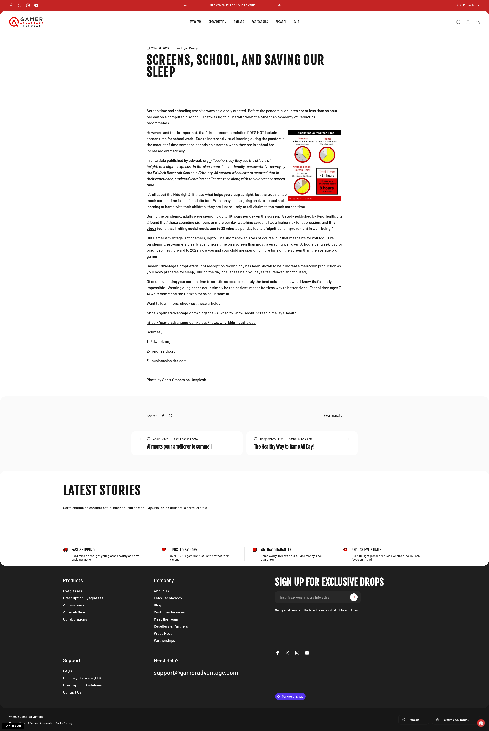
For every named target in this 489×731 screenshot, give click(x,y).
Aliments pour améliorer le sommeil (179, 447)
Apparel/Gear (74, 612)
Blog (157, 605)
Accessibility (47, 723)
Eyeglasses (72, 590)
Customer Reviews (169, 612)
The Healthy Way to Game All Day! (284, 447)
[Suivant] (279, 5)
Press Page (163, 633)
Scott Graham (173, 379)
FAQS (67, 671)
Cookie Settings (64, 723)
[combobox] (468, 5)
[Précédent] (185, 5)
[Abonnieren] (354, 597)
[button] (481, 723)
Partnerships (164, 640)
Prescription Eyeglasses (83, 598)
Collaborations (75, 619)
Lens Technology (168, 598)
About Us (161, 590)
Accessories (73, 605)
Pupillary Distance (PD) (82, 678)
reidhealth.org (164, 351)
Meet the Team (166, 619)
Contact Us (72, 692)
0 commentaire (333, 415)
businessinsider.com (169, 360)
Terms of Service (28, 723)
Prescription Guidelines (82, 685)
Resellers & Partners (171, 626)
